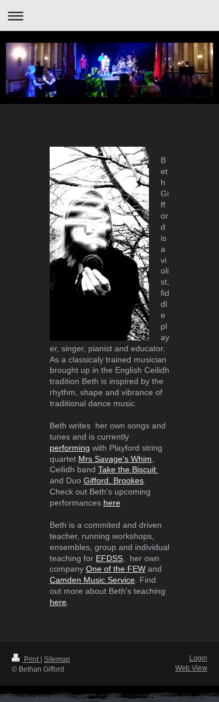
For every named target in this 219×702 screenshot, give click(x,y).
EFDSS (109, 558)
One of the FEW (115, 568)
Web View (191, 668)
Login (198, 658)
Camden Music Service (92, 580)
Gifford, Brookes (114, 480)
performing (70, 447)
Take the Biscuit (128, 469)
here (111, 502)
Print (31, 659)
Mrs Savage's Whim (115, 459)
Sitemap (57, 659)
